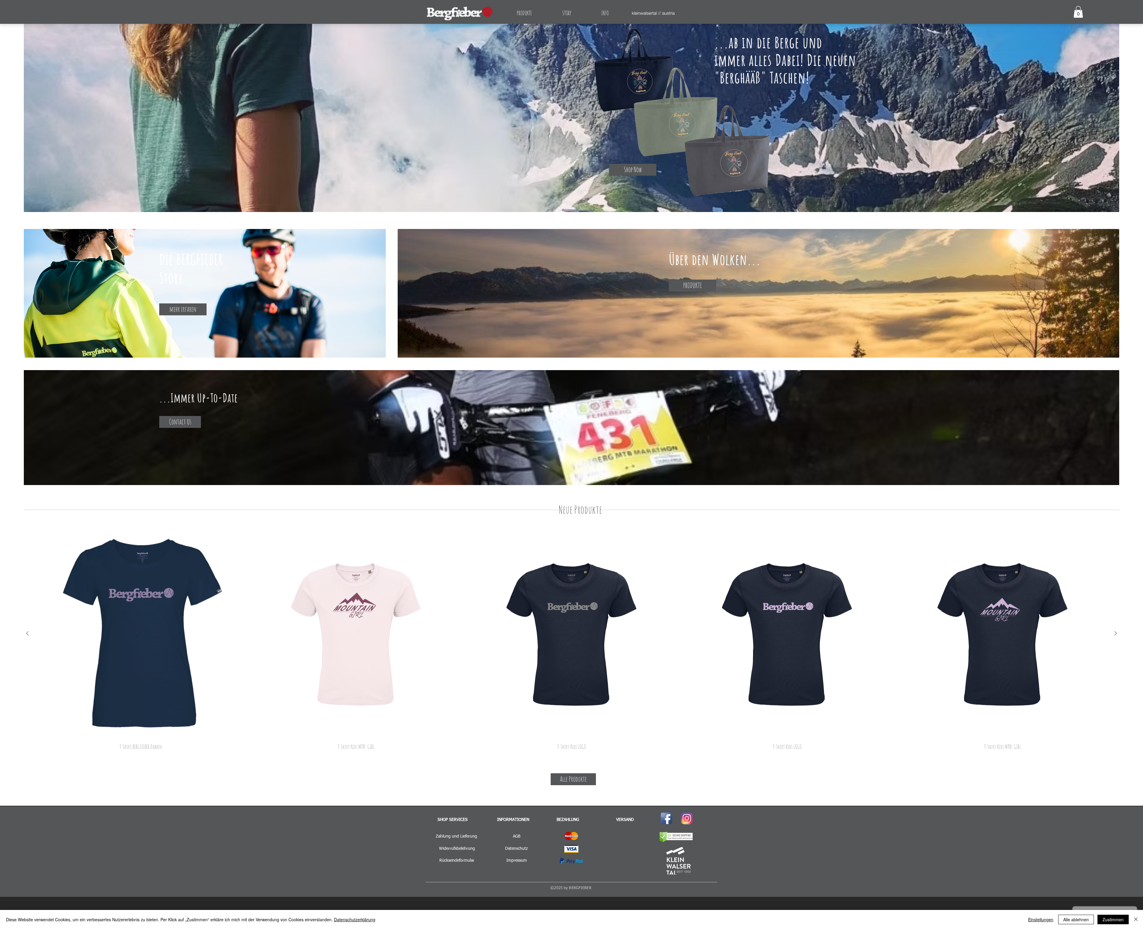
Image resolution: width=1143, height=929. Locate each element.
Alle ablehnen (1076, 919)
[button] (1078, 12)
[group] (571, 640)
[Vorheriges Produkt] (27, 633)
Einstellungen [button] (1040, 919)
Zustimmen (1113, 919)
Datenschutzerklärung (354, 919)
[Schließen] (1135, 919)
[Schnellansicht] (140, 633)
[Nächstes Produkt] (1115, 633)
